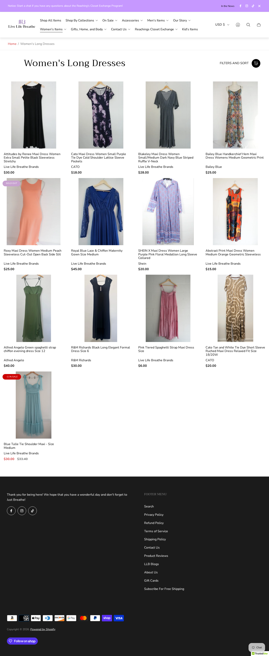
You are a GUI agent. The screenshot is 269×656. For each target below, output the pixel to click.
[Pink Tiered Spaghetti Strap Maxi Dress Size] (168, 308)
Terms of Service (156, 531)
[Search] (248, 24)
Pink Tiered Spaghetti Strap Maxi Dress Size (166, 349)
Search (149, 506)
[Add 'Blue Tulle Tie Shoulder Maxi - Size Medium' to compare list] (61, 389)
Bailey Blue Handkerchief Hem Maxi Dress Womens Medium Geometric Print (235, 156)
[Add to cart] (61, 87)
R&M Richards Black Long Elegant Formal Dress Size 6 (100, 349)
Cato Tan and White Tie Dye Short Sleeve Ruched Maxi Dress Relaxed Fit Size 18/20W (235, 351)
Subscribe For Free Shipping (164, 589)
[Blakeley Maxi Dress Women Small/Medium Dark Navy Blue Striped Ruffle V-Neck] (168, 115)
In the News (227, 6)
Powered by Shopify (42, 629)
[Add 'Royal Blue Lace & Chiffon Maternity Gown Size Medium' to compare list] (128, 196)
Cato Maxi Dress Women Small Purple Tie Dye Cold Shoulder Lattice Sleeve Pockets (98, 157)
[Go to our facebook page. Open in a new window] (240, 6)
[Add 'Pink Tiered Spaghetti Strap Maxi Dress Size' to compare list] (195, 292)
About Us (151, 572)
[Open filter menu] (256, 63)
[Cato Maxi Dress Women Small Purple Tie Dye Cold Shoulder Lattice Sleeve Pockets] (101, 115)
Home (12, 44)
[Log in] (238, 24)
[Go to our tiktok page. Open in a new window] (253, 6)
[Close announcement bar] (259, 6)
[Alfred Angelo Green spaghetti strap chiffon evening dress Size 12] (33, 308)
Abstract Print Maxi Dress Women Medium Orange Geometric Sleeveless (233, 252)
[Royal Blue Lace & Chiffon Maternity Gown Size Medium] (101, 211)
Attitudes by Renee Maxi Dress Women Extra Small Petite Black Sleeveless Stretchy (32, 157)
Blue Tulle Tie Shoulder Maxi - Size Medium (29, 446)
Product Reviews (156, 556)
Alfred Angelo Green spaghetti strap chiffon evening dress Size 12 (30, 349)
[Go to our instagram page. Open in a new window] (247, 6)
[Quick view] (128, 281)
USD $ (220, 25)
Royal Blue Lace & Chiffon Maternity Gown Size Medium (96, 252)
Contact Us (152, 547)
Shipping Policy (155, 539)
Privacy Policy (153, 515)
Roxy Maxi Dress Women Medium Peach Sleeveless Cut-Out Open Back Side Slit (32, 252)
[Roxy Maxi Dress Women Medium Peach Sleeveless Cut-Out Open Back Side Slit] (33, 211)
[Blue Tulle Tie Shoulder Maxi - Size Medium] (33, 405)
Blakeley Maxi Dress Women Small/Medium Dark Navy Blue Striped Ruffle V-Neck (165, 157)
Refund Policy (154, 523)
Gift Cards (151, 580)
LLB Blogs (151, 564)
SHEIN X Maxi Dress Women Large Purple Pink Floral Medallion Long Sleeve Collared (167, 254)
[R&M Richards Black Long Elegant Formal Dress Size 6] (101, 308)
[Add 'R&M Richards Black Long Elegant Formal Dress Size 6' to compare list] (128, 292)
